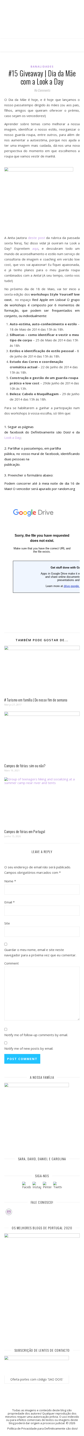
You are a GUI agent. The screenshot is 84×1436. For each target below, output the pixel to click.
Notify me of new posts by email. (28, 1048)
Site (7, 923)
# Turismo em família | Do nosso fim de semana (35, 700)
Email (9, 902)
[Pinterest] (47, 1186)
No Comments (42, 90)
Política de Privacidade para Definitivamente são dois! (42, 1428)
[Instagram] (37, 1186)
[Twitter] (57, 1186)
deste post (36, 238)
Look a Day (12, 437)
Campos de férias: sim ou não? (25, 765)
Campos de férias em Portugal (24, 831)
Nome (10, 881)
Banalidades (42, 66)
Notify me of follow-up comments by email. (36, 1035)
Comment (11, 963)
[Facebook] (26, 1186)
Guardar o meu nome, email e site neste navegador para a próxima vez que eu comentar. (40, 952)
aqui (35, 248)
